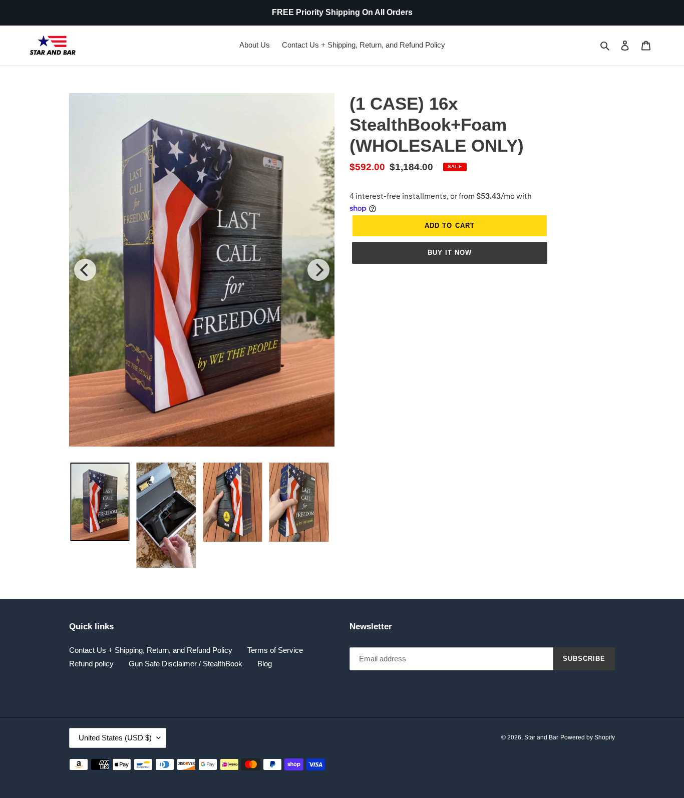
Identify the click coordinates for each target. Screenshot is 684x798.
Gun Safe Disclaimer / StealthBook (185, 663)
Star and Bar (541, 737)
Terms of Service (275, 650)
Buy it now (450, 252)
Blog (264, 663)
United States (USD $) (115, 737)
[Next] (318, 270)
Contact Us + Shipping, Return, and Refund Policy (150, 650)
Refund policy (91, 663)
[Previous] (85, 270)
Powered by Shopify (587, 737)
